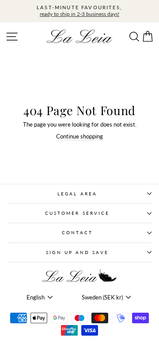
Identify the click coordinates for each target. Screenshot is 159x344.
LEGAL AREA (77, 193)
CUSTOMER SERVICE (77, 213)
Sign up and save (77, 252)
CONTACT (77, 232)
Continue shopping (79, 136)
